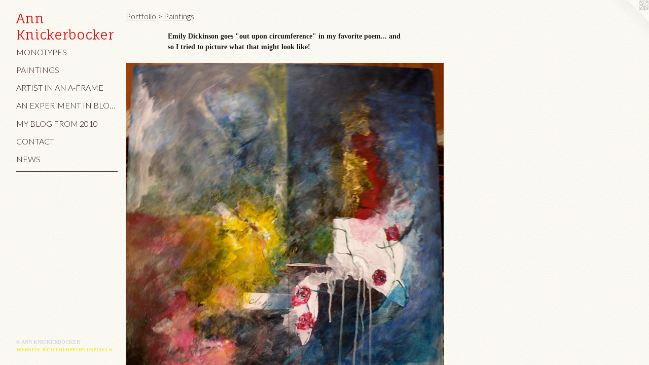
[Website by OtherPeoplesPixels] (628, 20)
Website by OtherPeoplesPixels (64, 349)
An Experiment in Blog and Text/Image (67, 105)
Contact (35, 141)
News (28, 159)
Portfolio (141, 16)
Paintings (37, 70)
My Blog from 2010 (57, 123)
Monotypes (41, 52)
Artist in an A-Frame (59, 87)
